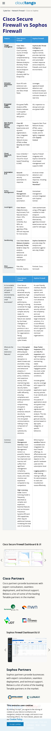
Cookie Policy (16, 719)
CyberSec (6, 11)
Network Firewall (18, 11)
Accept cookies (15, 724)
